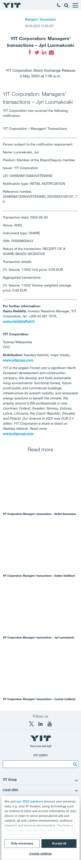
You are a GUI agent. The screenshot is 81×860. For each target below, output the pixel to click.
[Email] (51, 52)
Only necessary (22, 843)
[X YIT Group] (31, 724)
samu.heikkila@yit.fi (18, 321)
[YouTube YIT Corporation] (50, 724)
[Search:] (74, 764)
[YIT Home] (12, 5)
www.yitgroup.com (18, 360)
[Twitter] (36, 52)
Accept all (59, 843)
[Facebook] (29, 52)
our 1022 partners (29, 801)
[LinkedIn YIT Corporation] (40, 724)
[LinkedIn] (44, 52)
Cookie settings (40, 853)
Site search (40, 755)
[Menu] (75, 5)
